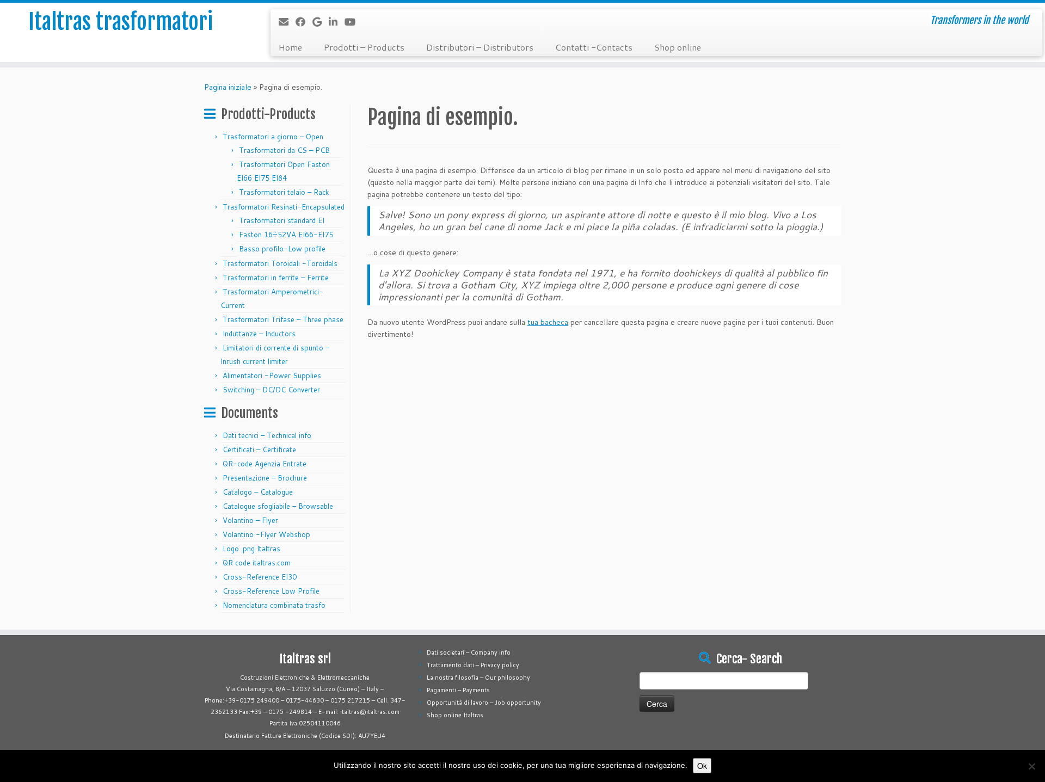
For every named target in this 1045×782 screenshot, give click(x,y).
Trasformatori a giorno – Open (273, 136)
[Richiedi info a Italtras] (287, 22)
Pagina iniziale (227, 87)
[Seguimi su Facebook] (304, 22)
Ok (702, 765)
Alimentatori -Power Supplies (272, 375)
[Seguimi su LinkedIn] (337, 22)
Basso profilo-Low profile (282, 249)
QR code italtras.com (257, 563)
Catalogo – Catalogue (258, 492)
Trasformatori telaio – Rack (284, 192)
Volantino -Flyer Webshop (266, 534)
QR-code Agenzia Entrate (264, 464)
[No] (1031, 766)
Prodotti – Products (364, 47)
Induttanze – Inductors (259, 333)
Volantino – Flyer (250, 520)
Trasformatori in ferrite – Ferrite (276, 277)
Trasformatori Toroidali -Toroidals (280, 263)
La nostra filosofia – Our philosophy (478, 677)
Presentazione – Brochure (265, 478)
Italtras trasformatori (120, 22)
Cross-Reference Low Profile (271, 591)
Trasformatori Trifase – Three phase (283, 319)
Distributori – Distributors (479, 47)
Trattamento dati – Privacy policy (473, 665)
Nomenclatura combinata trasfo (274, 605)
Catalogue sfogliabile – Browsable (278, 506)
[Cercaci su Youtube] (353, 22)
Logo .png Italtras (251, 548)
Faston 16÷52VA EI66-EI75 (287, 234)
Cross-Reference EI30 (260, 577)
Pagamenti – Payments (458, 690)
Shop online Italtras (455, 715)
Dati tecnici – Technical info (267, 435)
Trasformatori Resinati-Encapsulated (284, 207)
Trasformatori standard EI (281, 220)
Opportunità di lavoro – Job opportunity (484, 702)
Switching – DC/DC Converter (271, 390)
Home (290, 47)
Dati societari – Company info (469, 652)
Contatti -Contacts (593, 47)
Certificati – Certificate (259, 449)
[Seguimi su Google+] (320, 22)
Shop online (677, 47)
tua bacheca (547, 322)
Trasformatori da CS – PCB (284, 150)
